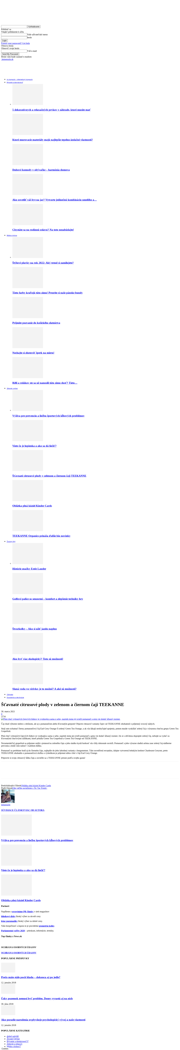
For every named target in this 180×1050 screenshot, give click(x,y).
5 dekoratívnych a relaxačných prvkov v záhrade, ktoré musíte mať (51, 109)
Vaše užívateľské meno (37, 34)
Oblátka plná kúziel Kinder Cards (32, 505)
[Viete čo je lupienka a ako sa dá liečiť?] (27, 440)
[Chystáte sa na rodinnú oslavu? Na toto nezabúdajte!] (27, 224)
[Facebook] (5, 772)
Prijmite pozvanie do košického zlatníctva (36, 322)
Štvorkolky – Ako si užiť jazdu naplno (34, 628)
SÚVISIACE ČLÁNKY (12, 810)
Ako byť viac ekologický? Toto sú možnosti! (37, 658)
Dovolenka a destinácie (15, 697)
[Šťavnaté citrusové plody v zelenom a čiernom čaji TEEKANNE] (27, 470)
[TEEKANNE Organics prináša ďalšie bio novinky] (27, 530)
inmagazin (5, 804)
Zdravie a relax (12, 388)
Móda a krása (12, 235)
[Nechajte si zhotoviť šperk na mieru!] (27, 347)
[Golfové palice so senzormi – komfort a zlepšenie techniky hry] (27, 593)
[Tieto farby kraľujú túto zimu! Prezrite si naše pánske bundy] (27, 287)
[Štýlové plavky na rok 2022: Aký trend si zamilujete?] (27, 257)
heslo (29, 37)
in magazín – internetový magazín (20, 79)
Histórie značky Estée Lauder (29, 568)
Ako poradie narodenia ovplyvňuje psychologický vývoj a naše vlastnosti (43, 1019)
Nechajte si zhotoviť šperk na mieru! (33, 352)
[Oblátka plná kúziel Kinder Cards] (27, 500)
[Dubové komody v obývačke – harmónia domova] (27, 164)
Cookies (5, 1049)
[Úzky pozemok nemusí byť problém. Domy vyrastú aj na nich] (8, 993)
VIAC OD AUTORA (34, 810)
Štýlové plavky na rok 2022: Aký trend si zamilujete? (43, 262)
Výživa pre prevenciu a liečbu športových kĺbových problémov (48, 415)
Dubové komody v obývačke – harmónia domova (41, 169)
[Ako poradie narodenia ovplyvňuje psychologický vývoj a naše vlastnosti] (8, 1014)
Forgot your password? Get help (15, 43)
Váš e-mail (32, 51)
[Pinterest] (26, 772)
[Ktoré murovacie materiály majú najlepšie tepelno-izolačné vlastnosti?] (27, 134)
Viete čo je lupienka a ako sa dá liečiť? (34, 445)
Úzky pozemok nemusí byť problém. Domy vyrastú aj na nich (37, 998)
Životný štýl (11, 541)
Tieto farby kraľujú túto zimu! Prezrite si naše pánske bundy (47, 292)
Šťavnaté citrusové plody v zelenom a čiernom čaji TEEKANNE (49, 475)
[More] (46, 772)
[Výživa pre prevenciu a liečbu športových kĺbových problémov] (27, 410)
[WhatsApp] (36, 772)
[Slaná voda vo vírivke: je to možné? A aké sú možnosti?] (27, 683)
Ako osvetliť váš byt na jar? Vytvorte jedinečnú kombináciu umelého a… (54, 199)
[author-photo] (8, 802)
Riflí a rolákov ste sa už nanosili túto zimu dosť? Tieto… (44, 382)
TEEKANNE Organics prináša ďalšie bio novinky (41, 535)
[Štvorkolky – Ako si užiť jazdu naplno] (27, 623)
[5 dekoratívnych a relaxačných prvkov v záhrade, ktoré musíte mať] (27, 104)
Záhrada (10, 694)
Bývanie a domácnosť (15, 82)
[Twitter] (16, 772)
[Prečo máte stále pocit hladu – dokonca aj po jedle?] (8, 972)
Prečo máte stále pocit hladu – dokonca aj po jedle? (30, 977)
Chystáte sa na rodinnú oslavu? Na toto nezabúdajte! (43, 229)
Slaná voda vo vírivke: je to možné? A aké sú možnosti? (44, 688)
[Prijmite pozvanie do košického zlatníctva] (27, 317)
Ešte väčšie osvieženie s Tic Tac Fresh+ (29, 788)
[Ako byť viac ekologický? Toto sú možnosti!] (27, 653)
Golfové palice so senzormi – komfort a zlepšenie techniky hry (47, 598)
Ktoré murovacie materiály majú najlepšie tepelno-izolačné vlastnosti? (52, 139)
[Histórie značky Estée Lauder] (27, 563)
